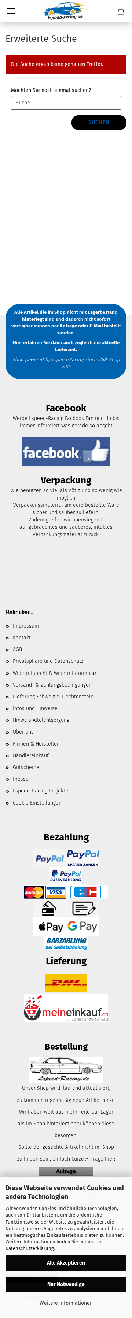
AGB (17, 649)
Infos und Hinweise (35, 708)
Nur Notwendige (66, 1284)
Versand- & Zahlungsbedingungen (52, 685)
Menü (11, 11)
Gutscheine (26, 767)
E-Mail (96, 325)
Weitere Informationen (66, 1303)
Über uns (23, 732)
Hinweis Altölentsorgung (41, 720)
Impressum (26, 626)
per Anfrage (64, 325)
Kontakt (22, 638)
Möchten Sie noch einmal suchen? (51, 90)
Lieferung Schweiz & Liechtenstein (53, 697)
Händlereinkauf (31, 756)
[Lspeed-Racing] (66, 11)
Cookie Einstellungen (37, 803)
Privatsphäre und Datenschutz (48, 661)
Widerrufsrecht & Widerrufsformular (54, 673)
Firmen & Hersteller (36, 744)
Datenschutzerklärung (30, 1248)
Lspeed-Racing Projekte (40, 791)
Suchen (99, 122)
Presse (21, 779)
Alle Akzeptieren (66, 1263)
